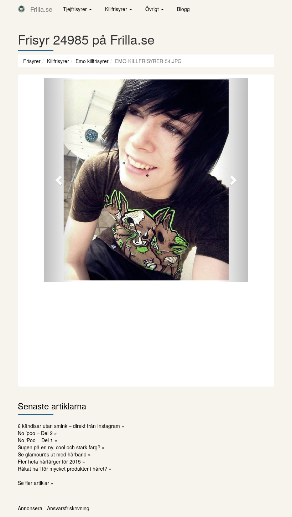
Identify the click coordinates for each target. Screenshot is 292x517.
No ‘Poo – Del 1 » (37, 440)
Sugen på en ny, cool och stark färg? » (61, 447)
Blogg (183, 8)
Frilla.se (41, 9)
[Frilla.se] (21, 9)
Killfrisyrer (58, 60)
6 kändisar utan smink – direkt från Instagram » (71, 425)
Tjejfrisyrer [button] (75, 8)
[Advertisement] (146, 333)
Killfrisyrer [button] (117, 8)
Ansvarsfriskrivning (68, 508)
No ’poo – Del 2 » (37, 432)
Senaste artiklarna (52, 405)
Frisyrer (32, 60)
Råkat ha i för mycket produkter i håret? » (64, 468)
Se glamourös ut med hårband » (54, 454)
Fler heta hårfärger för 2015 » (51, 461)
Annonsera (30, 508)
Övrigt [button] (152, 8)
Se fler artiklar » (35, 482)
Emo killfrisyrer (92, 60)
